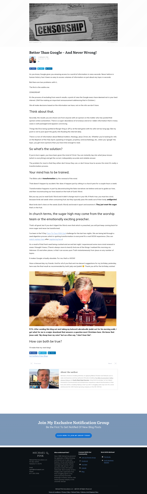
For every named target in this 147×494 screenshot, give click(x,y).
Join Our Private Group (89, 458)
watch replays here (37, 239)
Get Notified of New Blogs (38, 356)
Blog (83, 471)
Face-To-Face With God (56, 233)
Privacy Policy (66, 492)
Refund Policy (75, 492)
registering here (55, 239)
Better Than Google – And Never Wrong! (63, 52)
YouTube (84, 464)
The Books (107, 457)
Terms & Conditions (55, 492)
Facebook (85, 461)
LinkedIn (84, 468)
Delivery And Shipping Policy (89, 492)
